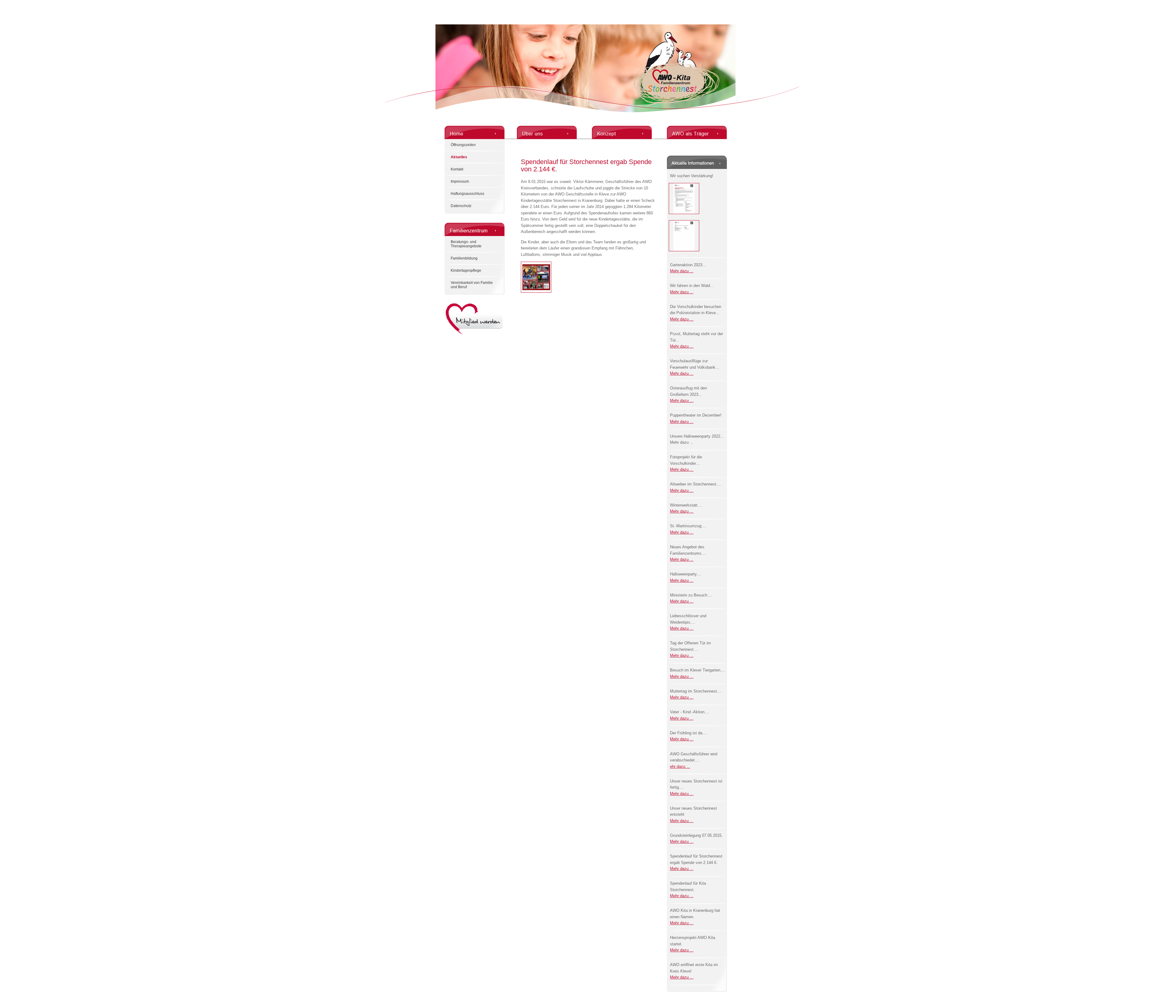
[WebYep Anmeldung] (2, 3)
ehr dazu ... (680, 766)
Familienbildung (464, 258)
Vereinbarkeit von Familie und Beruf (472, 285)
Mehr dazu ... (681, 271)
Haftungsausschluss (467, 194)
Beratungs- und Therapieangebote (466, 244)
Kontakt (457, 169)
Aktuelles (459, 157)
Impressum (460, 181)
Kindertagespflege (466, 270)
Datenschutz (461, 206)
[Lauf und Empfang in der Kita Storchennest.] (536, 291)
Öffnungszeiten (463, 145)
